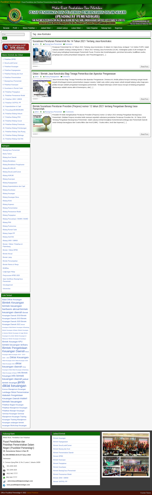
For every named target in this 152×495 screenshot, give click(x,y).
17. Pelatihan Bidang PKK (12, 117)
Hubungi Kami (106, 28)
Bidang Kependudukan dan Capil (14, 186)
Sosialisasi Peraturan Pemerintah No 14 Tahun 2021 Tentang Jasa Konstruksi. (72, 41)
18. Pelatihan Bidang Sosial (12, 121)
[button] (126, 444)
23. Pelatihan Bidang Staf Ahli (13, 139)
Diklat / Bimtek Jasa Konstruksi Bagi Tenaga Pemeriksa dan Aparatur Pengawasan (74, 73)
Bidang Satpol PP (9, 233)
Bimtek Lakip (7, 257)
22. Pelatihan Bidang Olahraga (13, 135)
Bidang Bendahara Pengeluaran (13, 164)
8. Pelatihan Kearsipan (10, 85)
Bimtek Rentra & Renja (11, 264)
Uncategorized (8, 285)
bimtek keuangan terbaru (15, 344)
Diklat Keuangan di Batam (9, 373)
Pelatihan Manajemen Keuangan (14, 408)
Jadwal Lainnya (62, 28)
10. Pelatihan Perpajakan (11, 92)
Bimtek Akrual (7, 254)
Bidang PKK (7, 222)
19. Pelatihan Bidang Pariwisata (14, 124)
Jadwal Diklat (46, 28)
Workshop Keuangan (18, 425)
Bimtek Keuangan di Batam (10, 330)
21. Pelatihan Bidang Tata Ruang (14, 132)
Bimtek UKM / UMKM (60, 478)
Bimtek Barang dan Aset (61, 449)
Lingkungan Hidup (9, 272)
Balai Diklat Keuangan (12, 299)
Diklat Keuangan (19, 357)
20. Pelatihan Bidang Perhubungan (14, 128)
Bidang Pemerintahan (10, 208)
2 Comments (69, 112)
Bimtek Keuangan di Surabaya (17, 338)
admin (37, 44)
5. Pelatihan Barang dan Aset (13, 74)
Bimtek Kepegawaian (60, 442)
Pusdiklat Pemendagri (10, 1)
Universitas (6, 288)
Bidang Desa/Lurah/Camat (12, 172)
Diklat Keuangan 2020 (21, 360)
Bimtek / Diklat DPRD (10, 250)
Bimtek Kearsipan (59, 460)
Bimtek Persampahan (10, 261)
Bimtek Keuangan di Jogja (15, 333)
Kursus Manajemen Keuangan (14, 389)
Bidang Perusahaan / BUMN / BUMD (15, 219)
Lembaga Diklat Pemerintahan (15, 392)
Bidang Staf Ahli (8, 237)
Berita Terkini (7, 154)
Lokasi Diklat (76, 28)
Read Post (144, 66)
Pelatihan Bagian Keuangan (13, 405)
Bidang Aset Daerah (9, 157)
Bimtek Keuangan (13, 302)
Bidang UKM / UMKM (10, 240)
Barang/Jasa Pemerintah (53, 44)
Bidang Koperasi (8, 204)
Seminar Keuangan (9, 414)
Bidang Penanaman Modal (12, 212)
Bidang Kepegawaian (52, 77)
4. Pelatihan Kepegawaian (12, 70)
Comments (68, 44)
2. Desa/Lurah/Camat (10, 63)
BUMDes (6, 268)
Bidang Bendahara (9, 161)
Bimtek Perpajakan (59, 463)
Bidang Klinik (7, 201)
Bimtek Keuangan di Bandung (20, 327)
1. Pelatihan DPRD (9, 59)
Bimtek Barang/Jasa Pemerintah (64, 471)
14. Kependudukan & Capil (12, 106)
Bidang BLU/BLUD (9, 168)
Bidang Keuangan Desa (11, 197)
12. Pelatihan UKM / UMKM (12, 99)
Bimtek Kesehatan (59, 467)
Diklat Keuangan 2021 (8, 363)
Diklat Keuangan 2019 (8, 360)
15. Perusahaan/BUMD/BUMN (13, 110)
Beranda (6, 28)
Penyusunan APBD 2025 (11, 275)
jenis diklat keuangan (14, 384)
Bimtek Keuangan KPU (12, 341)
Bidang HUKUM (8, 175)
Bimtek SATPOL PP (60, 481)
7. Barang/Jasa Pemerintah (12, 81)
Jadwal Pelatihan (32, 493)
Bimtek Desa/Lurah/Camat (62, 445)
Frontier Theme (145, 493)
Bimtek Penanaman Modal (62, 474)
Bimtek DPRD (58, 456)
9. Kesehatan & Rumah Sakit (13, 88)
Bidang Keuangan (9, 193)
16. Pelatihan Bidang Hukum (12, 114)
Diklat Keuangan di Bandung (20, 370)
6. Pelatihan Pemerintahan (12, 77)
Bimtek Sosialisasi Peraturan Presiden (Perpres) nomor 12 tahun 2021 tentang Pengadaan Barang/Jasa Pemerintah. (85, 107)
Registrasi (118, 28)
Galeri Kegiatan (92, 28)
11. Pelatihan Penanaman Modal (14, 95)
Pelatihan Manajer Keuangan (13, 411)
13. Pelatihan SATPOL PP (12, 103)
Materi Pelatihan (29, 28)
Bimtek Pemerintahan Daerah (63, 453)
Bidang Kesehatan (9, 190)
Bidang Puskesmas (9, 226)
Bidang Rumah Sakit (10, 230)
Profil (15, 28)
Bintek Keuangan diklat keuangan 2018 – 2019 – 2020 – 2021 (15, 354)
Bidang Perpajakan (9, 215)
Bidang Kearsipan (9, 179)
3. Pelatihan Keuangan (10, 66)
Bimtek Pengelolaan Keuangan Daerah (14, 349)
